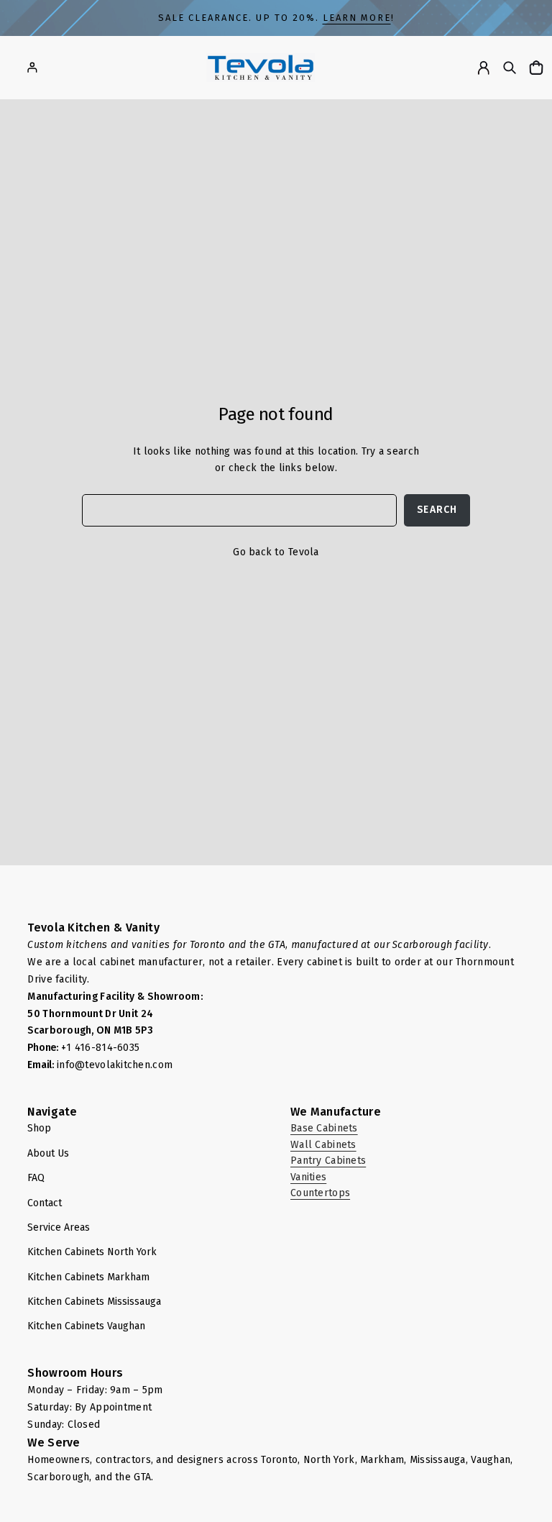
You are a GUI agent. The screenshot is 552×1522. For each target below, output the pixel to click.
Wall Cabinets (323, 1145)
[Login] (32, 67)
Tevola (303, 552)
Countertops (320, 1193)
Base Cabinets (324, 1128)
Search (437, 509)
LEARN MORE (357, 17)
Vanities (308, 1177)
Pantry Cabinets (328, 1160)
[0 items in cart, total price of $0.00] (538, 67)
